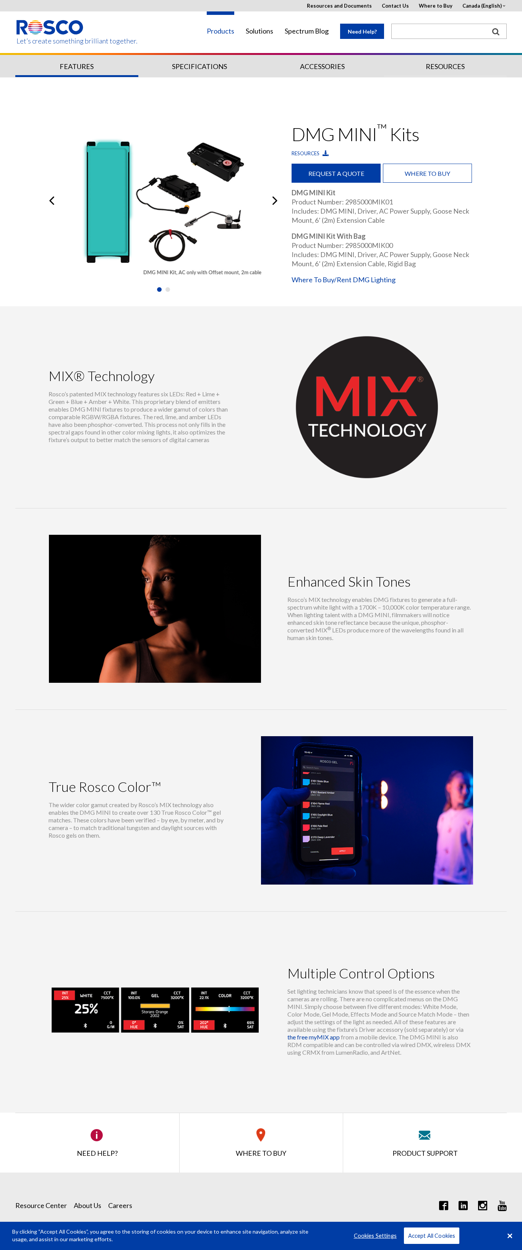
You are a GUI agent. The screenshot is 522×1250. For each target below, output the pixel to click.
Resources (445, 66)
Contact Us (395, 6)
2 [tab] (167, 289)
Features (77, 66)
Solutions (259, 31)
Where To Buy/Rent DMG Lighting (344, 279)
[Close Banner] (509, 1235)
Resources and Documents (339, 6)
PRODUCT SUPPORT (425, 1153)
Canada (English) (482, 6)
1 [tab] (159, 289)
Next (275, 200)
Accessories (322, 66)
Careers (120, 1205)
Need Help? (362, 31)
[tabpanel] (163, 200)
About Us (87, 1205)
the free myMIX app (313, 1037)
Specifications (199, 66)
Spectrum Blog (307, 31)
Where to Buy (435, 6)
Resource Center (41, 1205)
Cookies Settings (375, 1235)
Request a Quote (336, 173)
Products (220, 31)
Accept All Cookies (432, 1235)
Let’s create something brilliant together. (50, 41)
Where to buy (427, 173)
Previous (52, 200)
